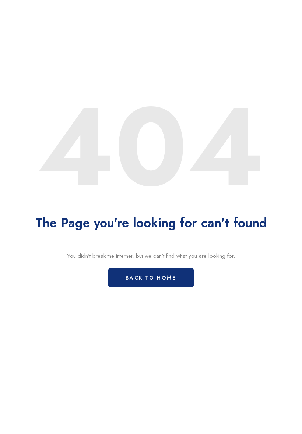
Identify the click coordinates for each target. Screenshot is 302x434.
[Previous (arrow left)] (9, 217)
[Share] (258, 9)
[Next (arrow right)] (293, 217)
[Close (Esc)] (276, 9)
